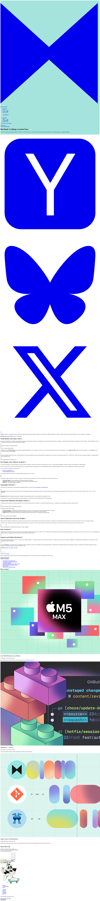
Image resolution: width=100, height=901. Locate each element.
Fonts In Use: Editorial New (8, 470)
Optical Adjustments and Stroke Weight (10, 564)
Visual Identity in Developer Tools (9, 560)
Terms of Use (8, 898)
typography (2, 126)
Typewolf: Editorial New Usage (8, 471)
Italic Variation (5, 565)
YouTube (4, 890)
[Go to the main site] (50, 105)
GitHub (5, 557)
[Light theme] (1, 900)
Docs (4, 109)
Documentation (5, 886)
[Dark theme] (5, 900)
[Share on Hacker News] (50, 233)
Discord (4, 889)
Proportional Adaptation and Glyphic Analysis (11, 563)
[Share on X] (50, 431)
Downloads (5, 108)
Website (1, 557)
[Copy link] (0, 432)
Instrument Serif (45, 487)
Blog (4, 887)
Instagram (4, 892)
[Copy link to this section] (21, 439)
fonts (9, 126)
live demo (19, 436)
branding (6, 126)
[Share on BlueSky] (50, 332)
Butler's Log (2, 106)
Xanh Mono (38, 487)
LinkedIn (4, 893)
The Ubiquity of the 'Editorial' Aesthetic (10, 561)
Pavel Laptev (9, 123)
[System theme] (3, 900)
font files (8, 436)
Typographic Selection (7, 562)
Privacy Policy (3, 898)
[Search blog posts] (1, 114)
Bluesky (7, 557)
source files (14, 436)
